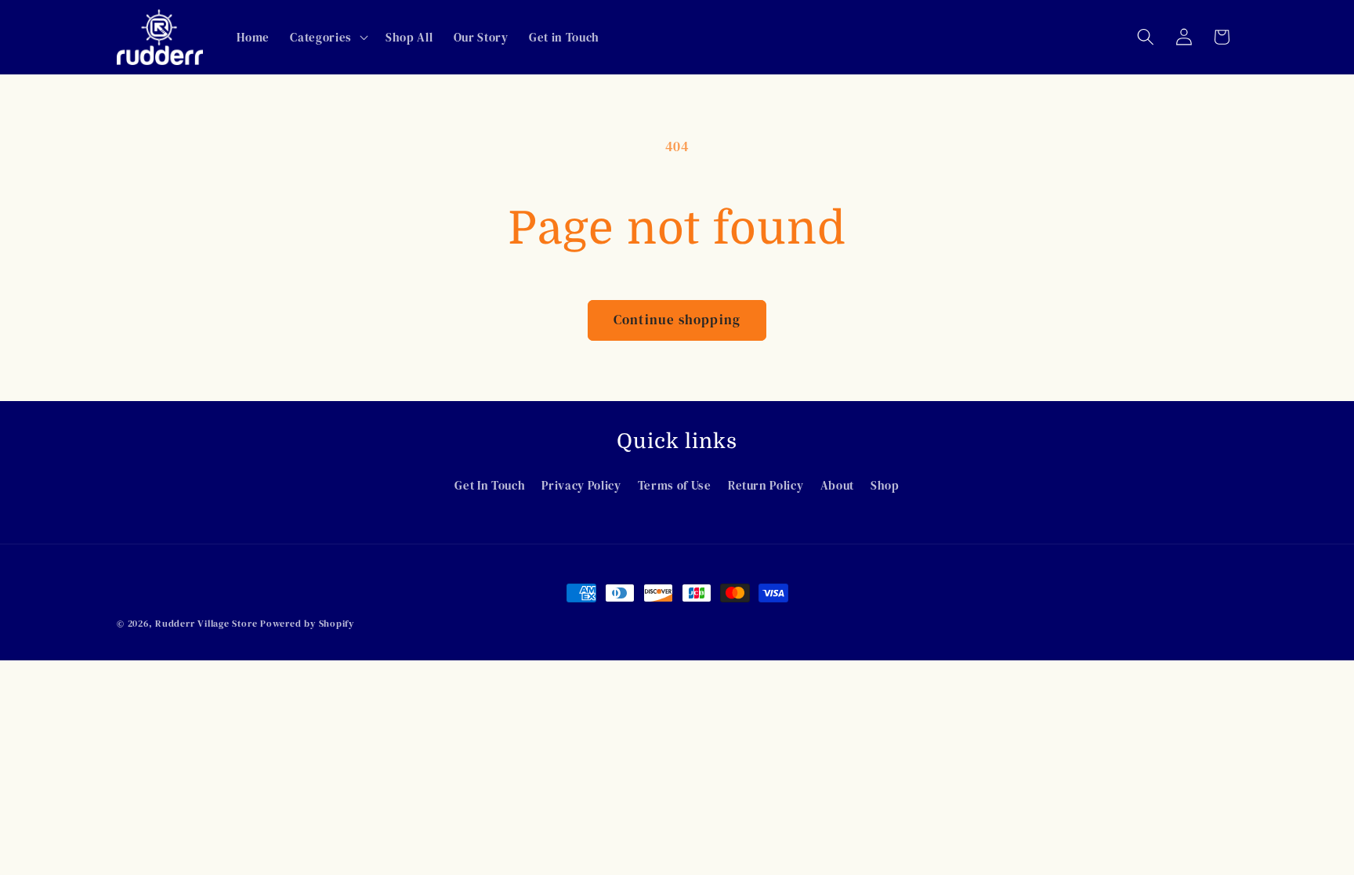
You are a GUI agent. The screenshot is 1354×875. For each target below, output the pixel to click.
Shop (885, 485)
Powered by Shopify (307, 623)
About (837, 485)
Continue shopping (677, 320)
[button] (327, 37)
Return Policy (766, 485)
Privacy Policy (581, 485)
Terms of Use (674, 485)
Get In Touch (489, 485)
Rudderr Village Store (206, 623)
